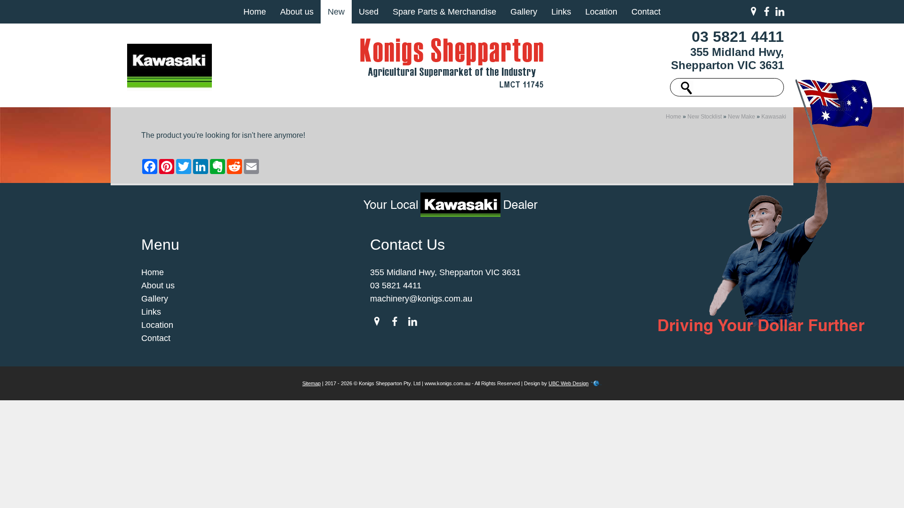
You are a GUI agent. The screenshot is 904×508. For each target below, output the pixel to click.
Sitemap (311, 383)
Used (369, 11)
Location (601, 11)
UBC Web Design (569, 383)
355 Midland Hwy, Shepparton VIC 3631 (727, 58)
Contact (646, 11)
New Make (741, 116)
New (336, 11)
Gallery (523, 11)
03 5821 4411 (738, 36)
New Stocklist (704, 116)
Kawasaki (773, 116)
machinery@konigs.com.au (421, 298)
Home (254, 11)
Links (561, 11)
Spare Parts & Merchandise (444, 11)
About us (297, 11)
